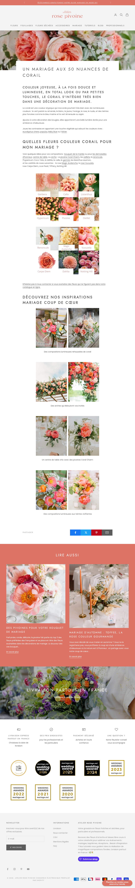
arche (54, 157)
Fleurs (14, 25)
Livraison (57, 828)
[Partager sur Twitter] (86, 532)
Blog (101, 25)
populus (43, 131)
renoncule (97, 157)
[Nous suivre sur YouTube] (28, 869)
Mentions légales (61, 841)
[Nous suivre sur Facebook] (7, 869)
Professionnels (115, 25)
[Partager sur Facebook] (75, 532)
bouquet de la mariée (74, 154)
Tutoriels (90, 25)
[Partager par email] (107, 532)
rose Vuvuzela (87, 163)
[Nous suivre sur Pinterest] (21, 869)
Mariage (77, 25)
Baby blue (52, 131)
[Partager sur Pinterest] (96, 532)
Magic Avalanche (70, 163)
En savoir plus (12, 652)
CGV (55, 837)
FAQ (55, 846)
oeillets (86, 157)
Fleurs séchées (44, 25)
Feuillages (27, 25)
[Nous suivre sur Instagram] (14, 869)
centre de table (40, 157)
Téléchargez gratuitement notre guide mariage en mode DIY (67, 3)
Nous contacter (60, 833)
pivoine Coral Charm (70, 157)
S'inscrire (16, 847)
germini (66, 160)
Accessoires (63, 25)
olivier (64, 131)
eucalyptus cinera (31, 131)
